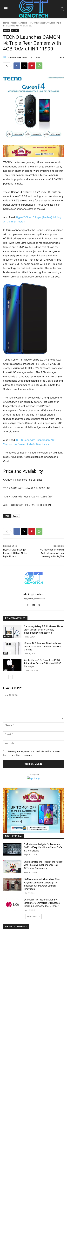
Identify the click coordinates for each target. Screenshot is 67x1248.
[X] (24, 65)
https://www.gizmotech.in (33, 599)
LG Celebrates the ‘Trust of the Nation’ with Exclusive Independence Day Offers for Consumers (43, 865)
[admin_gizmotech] (5, 57)
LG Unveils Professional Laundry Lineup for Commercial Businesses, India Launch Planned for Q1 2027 (42, 902)
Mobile (14, 22)
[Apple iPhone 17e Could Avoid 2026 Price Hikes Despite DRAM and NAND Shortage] (12, 665)
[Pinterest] (31, 65)
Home (6, 22)
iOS (5, 653)
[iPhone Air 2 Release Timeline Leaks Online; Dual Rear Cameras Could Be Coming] (12, 648)
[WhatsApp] (39, 65)
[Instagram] (33, 604)
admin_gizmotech (18, 57)
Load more (32, 916)
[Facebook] (16, 65)
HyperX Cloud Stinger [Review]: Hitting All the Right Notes (15, 553)
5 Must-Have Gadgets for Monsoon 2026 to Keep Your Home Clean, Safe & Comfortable (43, 847)
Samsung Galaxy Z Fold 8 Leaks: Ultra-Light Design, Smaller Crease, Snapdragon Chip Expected (43, 629)
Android (23, 22)
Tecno (15, 516)
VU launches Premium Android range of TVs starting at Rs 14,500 (52, 553)
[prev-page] (5, 677)
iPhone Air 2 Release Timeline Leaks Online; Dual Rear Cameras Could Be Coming (42, 646)
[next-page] (10, 677)
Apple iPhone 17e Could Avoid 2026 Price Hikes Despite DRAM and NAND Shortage (42, 663)
